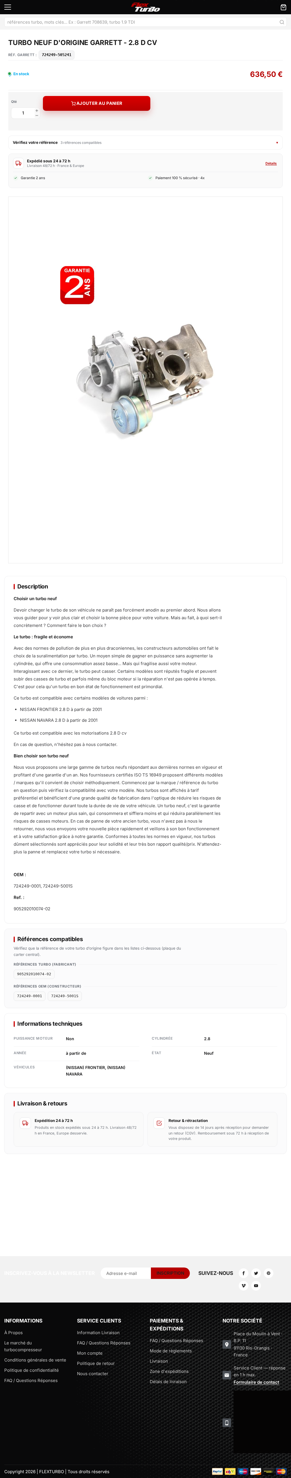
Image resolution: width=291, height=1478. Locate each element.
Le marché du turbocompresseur (23, 1346)
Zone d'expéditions (169, 1371)
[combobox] (145, 22)
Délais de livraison (168, 1381)
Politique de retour (96, 1363)
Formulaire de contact (256, 1382)
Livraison (159, 1361)
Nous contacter (92, 1373)
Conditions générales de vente (35, 1360)
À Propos (13, 1332)
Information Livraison (98, 1332)
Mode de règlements (171, 1351)
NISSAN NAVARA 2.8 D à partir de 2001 (58, 720)
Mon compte (90, 1353)
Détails (271, 163)
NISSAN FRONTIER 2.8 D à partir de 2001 (61, 709)
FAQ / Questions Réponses (31, 1380)
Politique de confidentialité (31, 1370)
